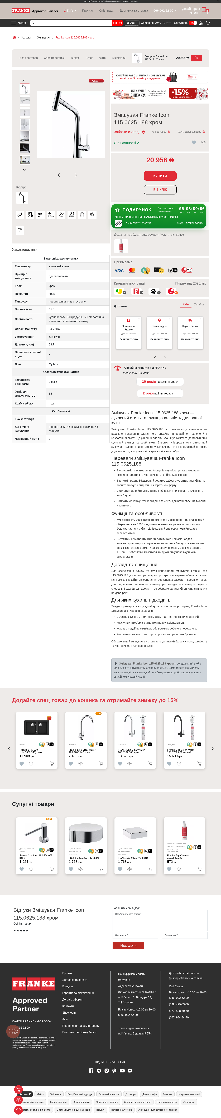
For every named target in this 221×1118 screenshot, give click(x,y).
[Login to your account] (200, 23)
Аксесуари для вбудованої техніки (157, 1109)
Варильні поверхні (109, 1094)
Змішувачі (55, 1094)
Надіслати (128, 945)
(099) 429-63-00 (179, 1004)
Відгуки (75, 57)
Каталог (23, 22)
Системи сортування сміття (35, 1109)
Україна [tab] (199, 304)
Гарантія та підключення (78, 993)
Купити (160, 176)
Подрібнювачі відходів (80, 1094)
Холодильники (81, 1102)
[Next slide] (76, 175)
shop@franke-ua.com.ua (187, 978)
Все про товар (29, 57)
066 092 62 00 (21, 1027)
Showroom (181, 22)
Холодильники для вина (137, 1102)
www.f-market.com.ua (185, 973)
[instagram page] (106, 1070)
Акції (65, 1019)
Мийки (40, 1094)
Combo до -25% (151, 22)
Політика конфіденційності (79, 1032)
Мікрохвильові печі (189, 1094)
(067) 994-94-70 (179, 1017)
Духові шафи (149, 1094)
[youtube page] (122, 1070)
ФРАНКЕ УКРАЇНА (130, 1)
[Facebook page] (91, 1070)
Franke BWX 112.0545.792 (138, 223)
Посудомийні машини (32, 1102)
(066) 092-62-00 (128, 1014)
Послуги (100, 1109)
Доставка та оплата (134, 10)
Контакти (68, 1006)
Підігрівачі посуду (167, 1102)
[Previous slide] (59, 175)
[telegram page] (99, 1070)
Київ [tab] (186, 304)
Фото (102, 57)
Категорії (25, 1094)
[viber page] (114, 1070)
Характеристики (54, 57)
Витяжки (167, 1094)
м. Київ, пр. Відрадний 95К (134, 1033)
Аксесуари (119, 57)
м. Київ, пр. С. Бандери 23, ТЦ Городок (135, 1000)
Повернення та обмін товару (80, 1025)
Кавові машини (58, 1102)
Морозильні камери (107, 1102)
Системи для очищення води (73, 1109)
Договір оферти (72, 999)
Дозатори (131, 1094)
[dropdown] (175, 10)
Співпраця (106, 10)
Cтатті (167, 22)
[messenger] (130, 1070)
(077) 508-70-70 (179, 1010)
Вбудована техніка (121, 1109)
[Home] (35, 10)
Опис (90, 57)
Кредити (67, 986)
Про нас (88, 10)
